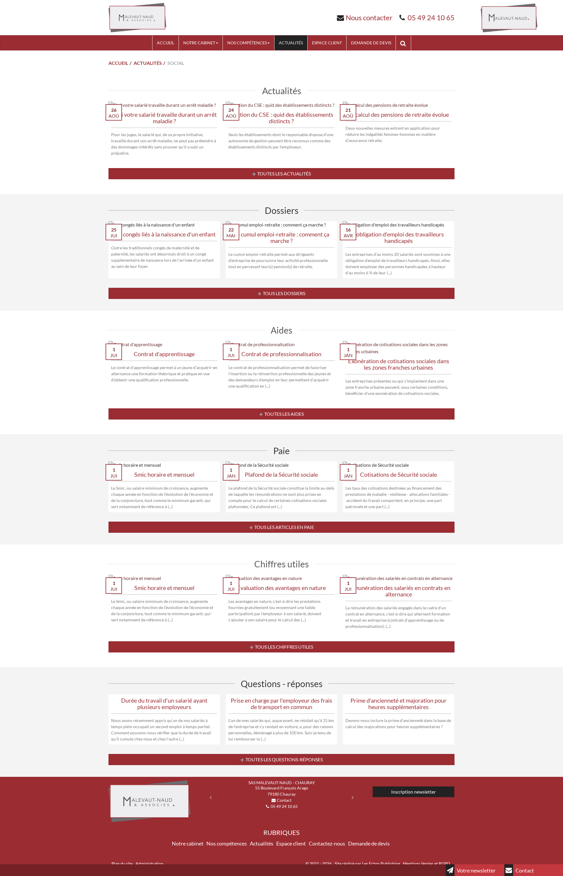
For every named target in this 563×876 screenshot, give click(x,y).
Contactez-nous (327, 843)
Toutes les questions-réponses (284, 759)
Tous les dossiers (284, 293)
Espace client (327, 42)
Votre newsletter (476, 870)
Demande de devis (371, 42)
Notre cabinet (199, 42)
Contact (524, 870)
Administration (149, 863)
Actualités (291, 42)
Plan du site (122, 863)
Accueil (165, 42)
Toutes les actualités (284, 173)
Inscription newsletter (413, 791)
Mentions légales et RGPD (426, 863)
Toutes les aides (284, 414)
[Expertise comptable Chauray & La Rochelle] (137, 17)
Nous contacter (369, 17)
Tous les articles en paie (284, 527)
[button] (209, 794)
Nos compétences (247, 42)
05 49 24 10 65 (431, 17)
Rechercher (405, 43)
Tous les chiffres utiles (284, 647)
